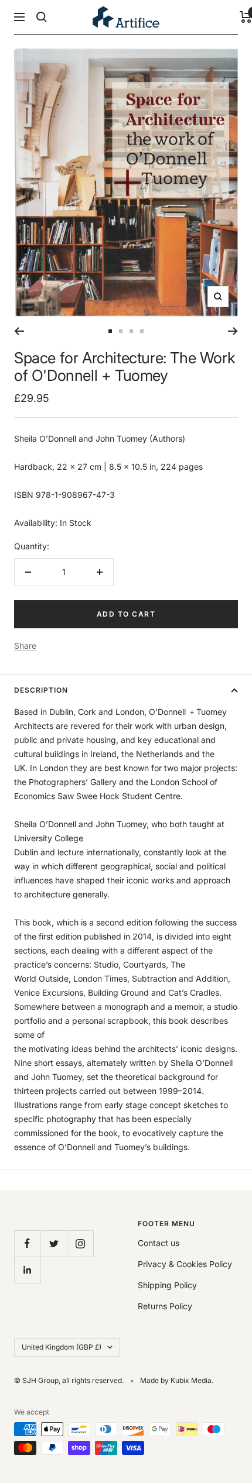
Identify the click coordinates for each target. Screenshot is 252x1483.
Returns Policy (165, 1306)
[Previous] (19, 331)
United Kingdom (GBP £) (61, 1347)
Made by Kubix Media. (176, 1380)
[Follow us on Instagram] (80, 1243)
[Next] (233, 331)
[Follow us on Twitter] (53, 1243)
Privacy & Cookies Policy (185, 1264)
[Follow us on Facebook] (27, 1243)
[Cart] (246, 17)
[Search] (41, 17)
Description (41, 690)
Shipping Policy (167, 1285)
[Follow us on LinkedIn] (27, 1270)
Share (25, 646)
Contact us (158, 1243)
